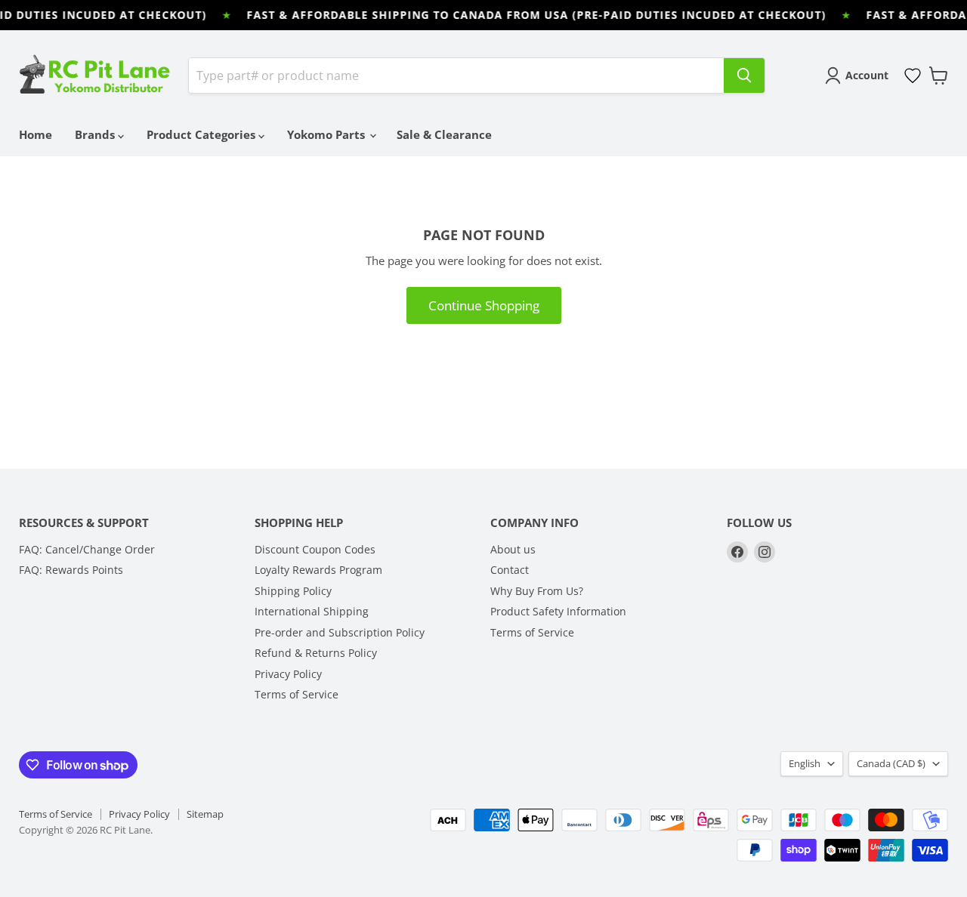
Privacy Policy (288, 674)
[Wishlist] (913, 75)
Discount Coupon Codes (315, 549)
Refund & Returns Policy (316, 653)
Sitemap (205, 814)
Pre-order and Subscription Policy (340, 632)
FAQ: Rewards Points (71, 570)
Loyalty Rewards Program (318, 570)
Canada (891, 763)
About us (513, 549)
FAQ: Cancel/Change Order (87, 549)
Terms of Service (296, 694)
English (804, 763)
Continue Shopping (483, 305)
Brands (96, 134)
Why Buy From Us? (536, 591)
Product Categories (202, 134)
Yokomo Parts (327, 134)
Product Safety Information (558, 611)
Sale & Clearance (444, 134)
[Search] (744, 75)
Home (35, 134)
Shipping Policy (293, 591)
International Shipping (312, 611)
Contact (509, 570)
